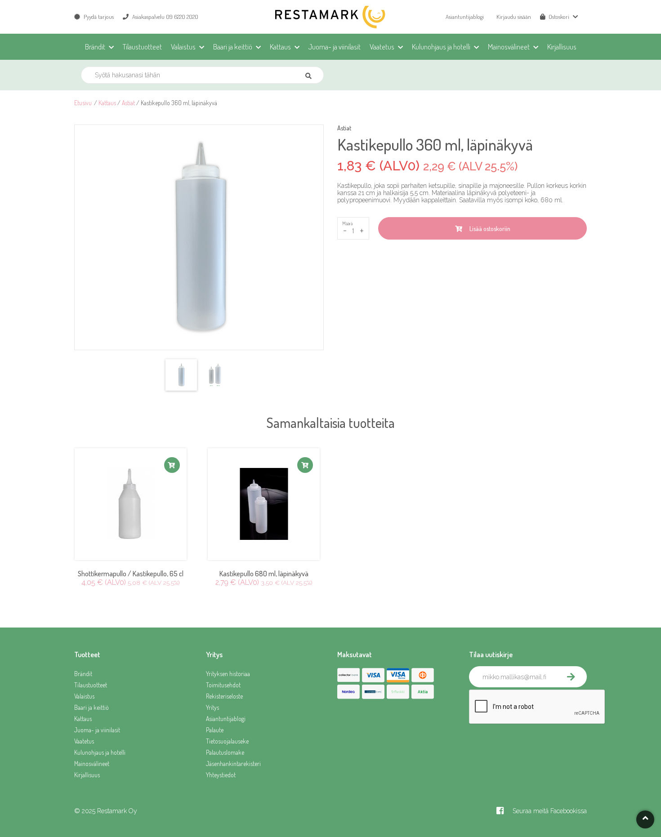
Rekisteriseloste (224, 696)
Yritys (212, 707)
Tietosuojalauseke (227, 741)
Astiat (128, 103)
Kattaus (107, 103)
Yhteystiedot (221, 775)
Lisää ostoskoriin (488, 228)
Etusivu (83, 103)
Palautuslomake (225, 752)
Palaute (214, 730)
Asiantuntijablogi (465, 16)
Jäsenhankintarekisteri (233, 763)
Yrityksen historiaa (228, 673)
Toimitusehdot (223, 685)
